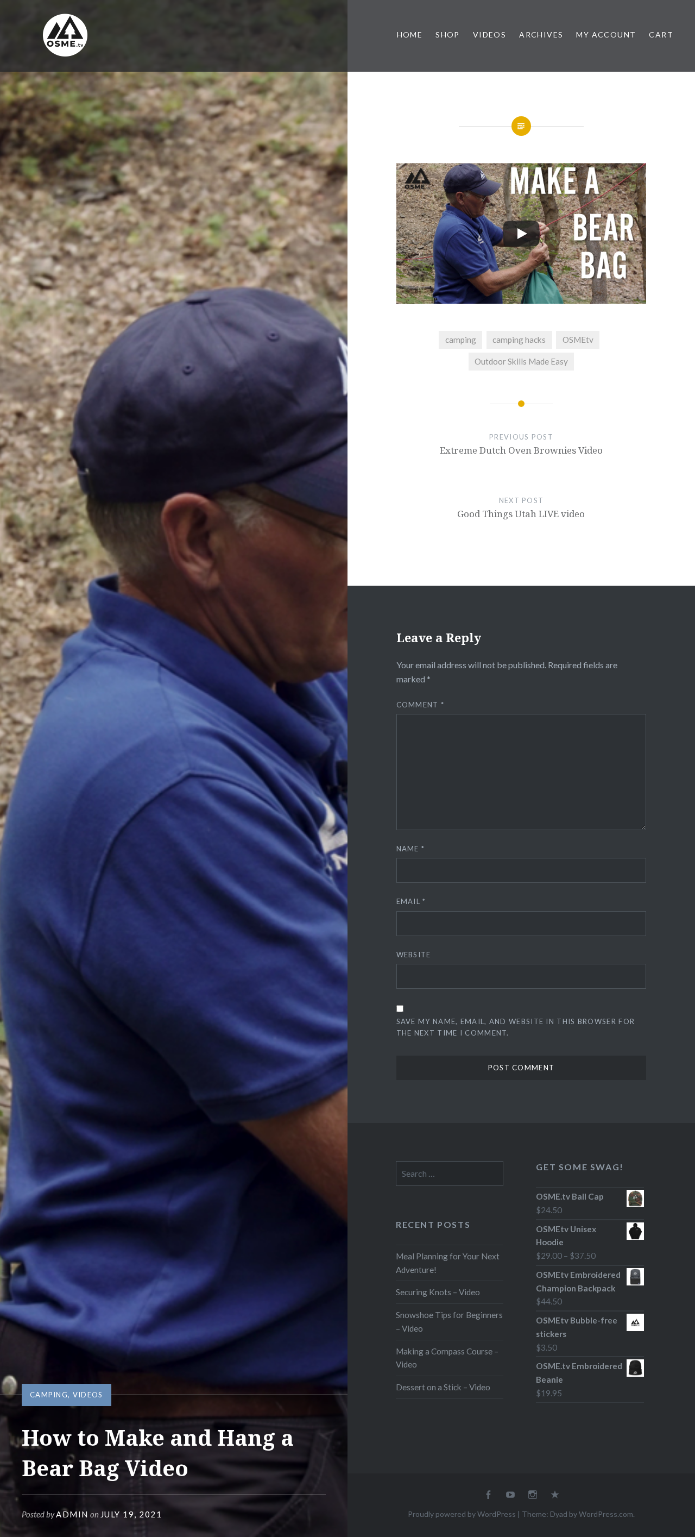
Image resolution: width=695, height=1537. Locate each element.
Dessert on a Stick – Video (443, 1387)
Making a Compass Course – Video (447, 1358)
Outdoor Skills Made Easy (521, 361)
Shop (447, 34)
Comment (420, 704)
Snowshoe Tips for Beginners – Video (449, 1321)
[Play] (521, 234)
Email (411, 901)
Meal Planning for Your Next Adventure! (448, 1263)
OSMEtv (578, 339)
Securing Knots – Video (438, 1292)
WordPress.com (606, 1514)
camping (460, 339)
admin (72, 1514)
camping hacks (519, 339)
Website (413, 954)
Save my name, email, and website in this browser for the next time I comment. (515, 1027)
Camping (49, 1394)
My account (606, 34)
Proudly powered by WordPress (462, 1514)
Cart (661, 34)
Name (410, 848)
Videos (489, 34)
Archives (541, 34)
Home (410, 34)
